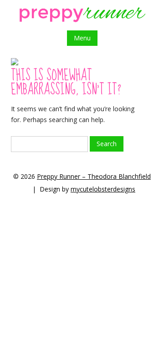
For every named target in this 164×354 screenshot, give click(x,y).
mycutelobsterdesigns (103, 189)
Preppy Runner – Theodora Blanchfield (94, 176)
